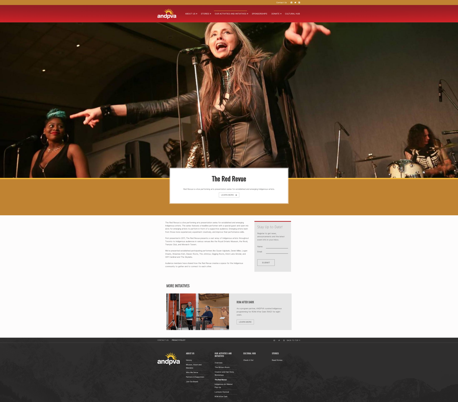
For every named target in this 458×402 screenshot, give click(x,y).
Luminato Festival (222, 392)
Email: (259, 251)
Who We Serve (192, 372)
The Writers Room (222, 367)
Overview (218, 363)
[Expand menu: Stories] (210, 13)
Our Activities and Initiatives (230, 14)
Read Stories (277, 360)
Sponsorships (259, 14)
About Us (190, 14)
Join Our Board (192, 382)
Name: (260, 246)
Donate (275, 14)
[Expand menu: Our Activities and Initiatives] (247, 13)
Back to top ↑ (294, 340)
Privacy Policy (178, 340)
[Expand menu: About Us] (196, 13)
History (189, 360)
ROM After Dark (221, 396)
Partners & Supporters (195, 377)
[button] (229, 195)
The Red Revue (221, 380)
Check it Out (248, 360)
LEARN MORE (245, 322)
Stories (205, 14)
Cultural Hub (292, 14)
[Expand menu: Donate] (280, 13)
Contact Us (281, 2)
